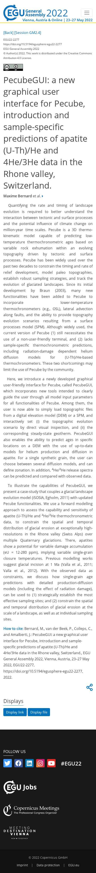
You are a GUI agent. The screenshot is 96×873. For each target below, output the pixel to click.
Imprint (22, 865)
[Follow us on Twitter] (7, 764)
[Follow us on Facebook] (18, 764)
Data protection (48, 865)
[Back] (8, 32)
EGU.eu (73, 865)
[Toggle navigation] (87, 13)
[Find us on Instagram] (40, 764)
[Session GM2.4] (27, 32)
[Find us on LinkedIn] (29, 764)
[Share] (89, 688)
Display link (15, 712)
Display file (38, 712)
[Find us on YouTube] (51, 764)
